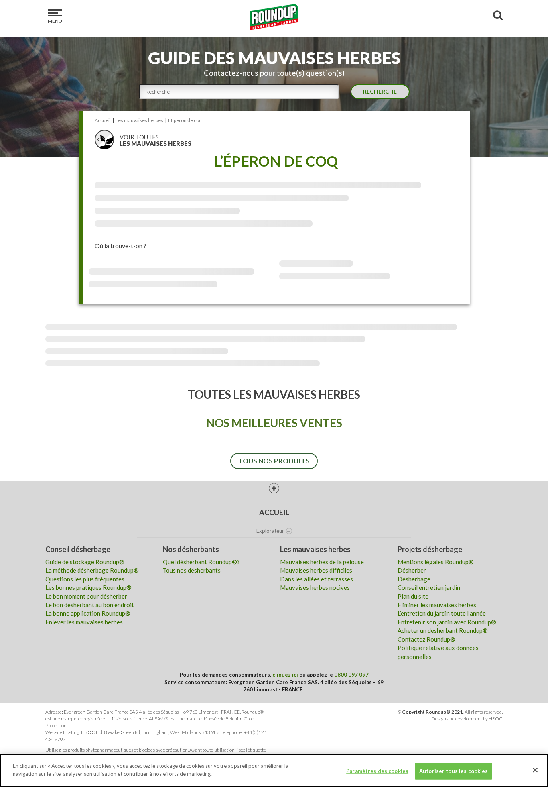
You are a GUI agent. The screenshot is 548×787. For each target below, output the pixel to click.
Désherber (412, 570)
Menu (55, 21)
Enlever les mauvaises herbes (84, 622)
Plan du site (413, 596)
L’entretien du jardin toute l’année (442, 613)
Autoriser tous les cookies (453, 771)
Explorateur (270, 531)
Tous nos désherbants (192, 570)
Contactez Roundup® (426, 639)
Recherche (380, 91)
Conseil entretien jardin (429, 587)
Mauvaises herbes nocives (315, 587)
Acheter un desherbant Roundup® (443, 630)
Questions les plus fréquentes (84, 579)
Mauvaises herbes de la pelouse (322, 561)
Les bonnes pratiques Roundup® (88, 587)
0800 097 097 (351, 674)
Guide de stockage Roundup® (84, 561)
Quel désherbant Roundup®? (201, 561)
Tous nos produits (274, 461)
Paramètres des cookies (377, 771)
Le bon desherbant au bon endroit (89, 604)
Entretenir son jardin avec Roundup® (447, 622)
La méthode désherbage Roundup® (92, 570)
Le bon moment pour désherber (86, 596)
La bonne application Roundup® (87, 613)
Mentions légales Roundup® (436, 561)
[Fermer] (535, 770)
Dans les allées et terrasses (316, 579)
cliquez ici (285, 674)
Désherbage (414, 579)
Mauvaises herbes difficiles (316, 570)
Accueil (274, 512)
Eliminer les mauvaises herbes (437, 604)
